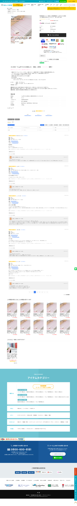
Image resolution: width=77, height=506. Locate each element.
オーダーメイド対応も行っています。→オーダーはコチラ (35, 79)
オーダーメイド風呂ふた (27, 5)
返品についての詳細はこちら (45, 61)
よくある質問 (36, 480)
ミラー (54, 5)
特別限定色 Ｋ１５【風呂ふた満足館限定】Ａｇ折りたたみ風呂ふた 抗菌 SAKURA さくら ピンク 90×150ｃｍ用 (38, 315)
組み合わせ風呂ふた (30, 391)
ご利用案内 (18, 480)
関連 (50, 415)
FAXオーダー (43, 1)
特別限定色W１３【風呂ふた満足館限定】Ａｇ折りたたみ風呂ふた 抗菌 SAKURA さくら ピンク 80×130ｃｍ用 (65, 315)
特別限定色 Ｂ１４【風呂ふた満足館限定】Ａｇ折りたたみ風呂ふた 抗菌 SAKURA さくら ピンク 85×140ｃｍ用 (31, 178)
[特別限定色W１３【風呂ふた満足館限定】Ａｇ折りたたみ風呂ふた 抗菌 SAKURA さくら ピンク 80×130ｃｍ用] (65, 308)
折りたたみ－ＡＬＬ (11, 12)
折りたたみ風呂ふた (39, 391)
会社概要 (23, 480)
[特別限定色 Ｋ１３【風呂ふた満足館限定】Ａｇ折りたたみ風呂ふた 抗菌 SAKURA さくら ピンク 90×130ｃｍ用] (25, 308)
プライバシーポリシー (47, 495)
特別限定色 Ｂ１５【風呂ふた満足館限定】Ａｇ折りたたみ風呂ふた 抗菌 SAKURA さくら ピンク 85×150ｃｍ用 (38, 332)
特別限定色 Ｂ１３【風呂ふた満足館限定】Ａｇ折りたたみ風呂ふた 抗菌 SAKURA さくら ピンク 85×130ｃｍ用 (12, 332)
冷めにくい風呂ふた (58, 391)
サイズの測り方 (29, 480)
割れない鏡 (30, 415)
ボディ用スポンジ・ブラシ (48, 421)
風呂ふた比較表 (43, 480)
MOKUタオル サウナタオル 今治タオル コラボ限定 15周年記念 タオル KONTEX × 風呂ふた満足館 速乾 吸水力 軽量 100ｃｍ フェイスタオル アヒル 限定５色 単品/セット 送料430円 (12, 356)
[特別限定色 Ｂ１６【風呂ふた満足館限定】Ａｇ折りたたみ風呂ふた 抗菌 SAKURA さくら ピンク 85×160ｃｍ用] (65, 325)
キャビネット (40, 415)
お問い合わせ (55, 480)
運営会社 (27, 495)
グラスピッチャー (30, 428)
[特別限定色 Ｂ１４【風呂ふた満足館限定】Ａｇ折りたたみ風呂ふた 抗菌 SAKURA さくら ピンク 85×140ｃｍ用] (12, 308)
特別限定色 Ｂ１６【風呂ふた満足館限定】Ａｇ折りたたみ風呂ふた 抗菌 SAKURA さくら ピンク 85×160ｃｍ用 (65, 332)
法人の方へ (68, 480)
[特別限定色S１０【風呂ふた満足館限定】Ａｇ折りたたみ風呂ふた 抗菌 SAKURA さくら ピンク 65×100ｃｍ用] (52, 325)
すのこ (51, 5)
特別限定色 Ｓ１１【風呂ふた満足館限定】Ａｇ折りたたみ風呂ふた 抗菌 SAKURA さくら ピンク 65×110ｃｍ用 (25, 332)
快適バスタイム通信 (10, 480)
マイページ (50, 1)
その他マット (32, 408)
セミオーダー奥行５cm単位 (21, 11)
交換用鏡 (35, 415)
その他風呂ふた (47, 5)
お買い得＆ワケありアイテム (40, 428)
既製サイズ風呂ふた (33, 5)
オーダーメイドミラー (22, 415)
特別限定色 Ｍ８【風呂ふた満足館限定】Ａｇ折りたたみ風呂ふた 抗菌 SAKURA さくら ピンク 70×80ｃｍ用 (31, 149)
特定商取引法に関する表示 (36, 495)
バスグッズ (57, 5)
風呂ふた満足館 (9, 8)
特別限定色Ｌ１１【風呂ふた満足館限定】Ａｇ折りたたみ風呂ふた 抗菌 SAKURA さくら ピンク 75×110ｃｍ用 (31, 275)
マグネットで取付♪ (21, 428)
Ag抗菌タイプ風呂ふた (40, 5)
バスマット (57, 421)
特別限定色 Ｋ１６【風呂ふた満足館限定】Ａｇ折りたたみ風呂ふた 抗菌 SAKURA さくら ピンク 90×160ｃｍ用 (51, 315)
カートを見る (72, 1)
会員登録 (57, 1)
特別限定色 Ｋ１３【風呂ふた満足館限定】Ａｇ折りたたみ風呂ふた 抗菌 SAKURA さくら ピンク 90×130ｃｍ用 (25, 315)
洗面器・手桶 (25, 421)
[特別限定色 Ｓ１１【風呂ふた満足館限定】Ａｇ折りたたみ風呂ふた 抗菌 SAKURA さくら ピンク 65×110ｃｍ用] (25, 325)
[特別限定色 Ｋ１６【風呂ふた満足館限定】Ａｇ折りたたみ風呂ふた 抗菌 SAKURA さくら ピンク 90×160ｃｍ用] (52, 308)
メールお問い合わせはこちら (57, 454)
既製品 (18, 9)
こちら (51, 51)
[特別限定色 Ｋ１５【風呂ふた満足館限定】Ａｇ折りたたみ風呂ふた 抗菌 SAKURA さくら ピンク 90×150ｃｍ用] (38, 308)
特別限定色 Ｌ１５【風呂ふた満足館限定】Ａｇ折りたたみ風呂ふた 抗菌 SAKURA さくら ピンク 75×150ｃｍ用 (31, 210)
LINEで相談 (64, 1)
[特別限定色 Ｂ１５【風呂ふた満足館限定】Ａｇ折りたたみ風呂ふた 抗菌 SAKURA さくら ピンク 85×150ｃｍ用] (38, 325)
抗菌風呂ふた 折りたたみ (12, 9)
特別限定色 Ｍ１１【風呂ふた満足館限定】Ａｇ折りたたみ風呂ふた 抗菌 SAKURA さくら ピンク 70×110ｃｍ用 (32, 243)
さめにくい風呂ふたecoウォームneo (62, 396)
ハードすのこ (25, 408)
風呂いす (19, 421)
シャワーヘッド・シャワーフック (35, 421)
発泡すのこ (20, 408)
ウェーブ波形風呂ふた (49, 391)
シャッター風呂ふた (21, 391)
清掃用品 (62, 421)
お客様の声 (50, 480)
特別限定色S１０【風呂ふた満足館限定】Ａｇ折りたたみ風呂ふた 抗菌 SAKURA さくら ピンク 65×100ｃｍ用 (52, 332)
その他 (61, 5)
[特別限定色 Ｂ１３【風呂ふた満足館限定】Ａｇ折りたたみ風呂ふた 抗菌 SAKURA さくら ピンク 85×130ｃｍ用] (12, 325)
